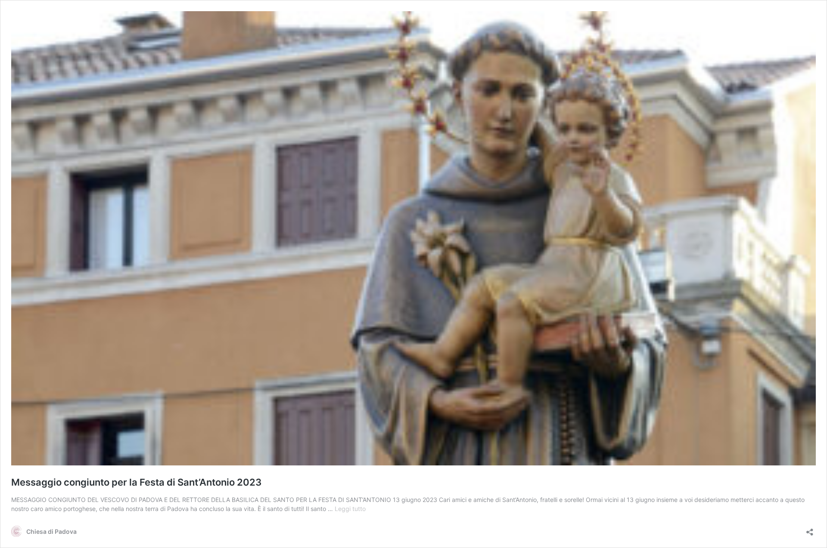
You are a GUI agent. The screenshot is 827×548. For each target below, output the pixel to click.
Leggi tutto (350, 508)
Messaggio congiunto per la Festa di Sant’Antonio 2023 (136, 482)
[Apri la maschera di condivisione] (810, 529)
